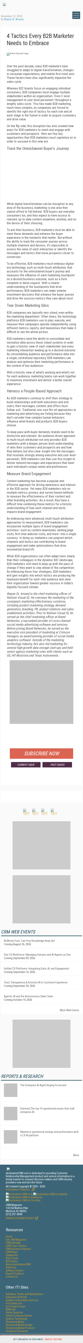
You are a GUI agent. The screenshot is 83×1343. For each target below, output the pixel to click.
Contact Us (12, 1276)
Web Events (12, 1258)
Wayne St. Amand (13, 19)
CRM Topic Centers (16, 1245)
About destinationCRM (18, 1264)
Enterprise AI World (16, 1297)
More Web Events (69, 1010)
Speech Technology (16, 1318)
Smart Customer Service (19, 1315)
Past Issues (57, 764)
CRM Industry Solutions (18, 1248)
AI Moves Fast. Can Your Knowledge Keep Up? (29, 941)
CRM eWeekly (13, 1242)
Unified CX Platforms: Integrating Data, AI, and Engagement (36, 968)
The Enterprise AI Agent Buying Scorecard (43, 1085)
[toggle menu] (76, 15)
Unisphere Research (17, 1331)
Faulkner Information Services (22, 1300)
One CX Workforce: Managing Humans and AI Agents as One (37, 954)
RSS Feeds (12, 1261)
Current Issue (25, 764)
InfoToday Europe (15, 1306)
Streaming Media (15, 1321)
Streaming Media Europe (19, 1324)
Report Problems (15, 1273)
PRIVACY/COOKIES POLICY (20, 1218)
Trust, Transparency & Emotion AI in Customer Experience (36, 982)
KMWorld (10, 1309)
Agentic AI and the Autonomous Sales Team (28, 996)
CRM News (12, 1252)
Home (9, 1236)
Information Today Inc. (18, 1189)
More (76, 1155)
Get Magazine (16, 1239)
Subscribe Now (41, 753)
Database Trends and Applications (24, 1294)
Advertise (11, 1267)
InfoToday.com (14, 1303)
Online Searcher (14, 1312)
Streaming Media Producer (20, 1328)
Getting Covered (14, 1270)
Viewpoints (12, 1255)
